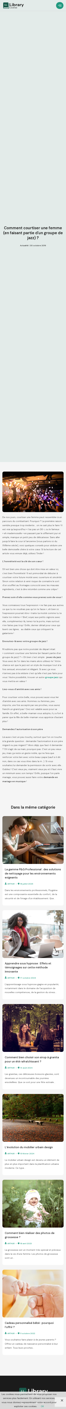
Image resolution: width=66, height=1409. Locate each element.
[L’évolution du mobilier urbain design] (33, 1118)
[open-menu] (60, 5)
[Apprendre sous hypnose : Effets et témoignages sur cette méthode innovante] (33, 934)
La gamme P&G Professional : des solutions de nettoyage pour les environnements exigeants (33, 873)
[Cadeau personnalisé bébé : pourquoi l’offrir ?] (33, 1293)
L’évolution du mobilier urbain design (29, 1147)
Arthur (11, 884)
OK (42, 1406)
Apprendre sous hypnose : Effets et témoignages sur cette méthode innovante (28, 967)
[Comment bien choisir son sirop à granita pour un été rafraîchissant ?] (33, 1028)
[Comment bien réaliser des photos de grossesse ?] (33, 1204)
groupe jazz (51, 677)
